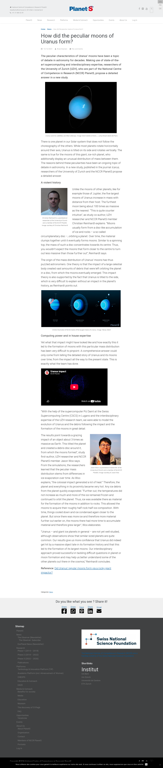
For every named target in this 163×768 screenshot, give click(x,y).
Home (43, 29)
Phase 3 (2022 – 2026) (28, 658)
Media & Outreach (80, 20)
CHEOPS (21, 677)
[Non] (160, 764)
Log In (134, 20)
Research (51, 20)
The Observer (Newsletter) (29, 637)
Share (64, 607)
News (39, 20)
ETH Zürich (86, 684)
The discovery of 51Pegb (29, 707)
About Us (123, 20)
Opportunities (98, 20)
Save (81, 607)
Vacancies (22, 718)
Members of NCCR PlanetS (30, 740)
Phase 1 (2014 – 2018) (28, 651)
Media (20, 695)
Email (99, 607)
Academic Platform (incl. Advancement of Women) (40, 673)
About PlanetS (24, 728)
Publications (23, 662)
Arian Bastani (62, 49)
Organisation (23, 732)
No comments (77, 49)
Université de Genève (91, 680)
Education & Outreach (27, 681)
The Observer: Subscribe (30, 640)
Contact (21, 736)
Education (22, 699)
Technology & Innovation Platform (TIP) (35, 669)
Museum (21, 703)
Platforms (64, 20)
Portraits (22, 744)
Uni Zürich (86, 677)
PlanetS (29, 20)
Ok (146, 764)
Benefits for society (26, 691)
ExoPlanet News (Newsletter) (31, 644)
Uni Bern (85, 674)
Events (111, 20)
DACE (20, 685)
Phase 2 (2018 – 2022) (28, 654)
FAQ (19, 711)
